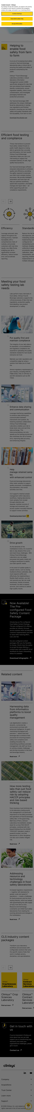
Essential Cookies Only (17, 18)
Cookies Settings (17, 13)
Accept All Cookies (17, 23)
